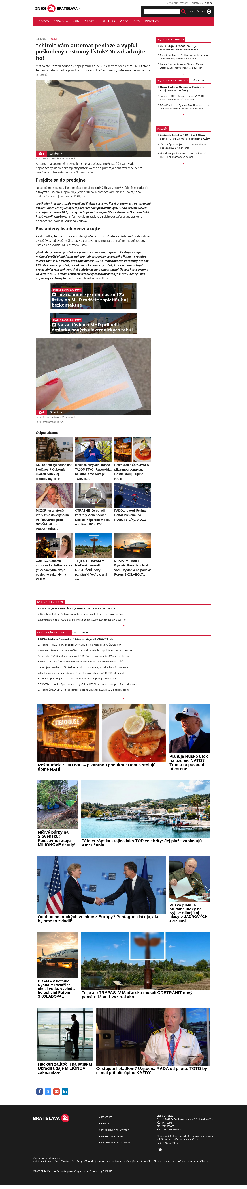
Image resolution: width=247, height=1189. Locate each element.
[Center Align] (183, 11)
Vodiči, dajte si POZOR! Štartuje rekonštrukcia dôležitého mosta (179, 47)
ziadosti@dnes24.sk (167, 1143)
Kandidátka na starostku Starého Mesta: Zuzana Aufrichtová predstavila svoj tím (181, 66)
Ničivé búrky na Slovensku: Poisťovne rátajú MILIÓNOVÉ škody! (182, 88)
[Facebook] (40, 1091)
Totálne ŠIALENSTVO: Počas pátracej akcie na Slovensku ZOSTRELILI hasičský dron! (84, 689)
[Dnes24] (67, 8)
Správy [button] (60, 21)
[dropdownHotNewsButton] (183, 163)
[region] (80, 8)
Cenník (105, 1123)
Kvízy (136, 21)
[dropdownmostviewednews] (183, 74)
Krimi (76, 21)
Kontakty (152, 21)
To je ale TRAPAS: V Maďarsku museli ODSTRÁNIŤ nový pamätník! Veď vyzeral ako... (84, 656)
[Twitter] (48, 1091)
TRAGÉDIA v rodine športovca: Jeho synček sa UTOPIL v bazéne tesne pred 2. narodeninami (88, 684)
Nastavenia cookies (113, 1136)
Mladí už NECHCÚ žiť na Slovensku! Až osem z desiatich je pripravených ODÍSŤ (81, 661)
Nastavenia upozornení (116, 1142)
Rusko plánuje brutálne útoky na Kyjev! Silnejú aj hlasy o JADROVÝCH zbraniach (82, 673)
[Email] (56, 1091)
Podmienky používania (115, 1130)
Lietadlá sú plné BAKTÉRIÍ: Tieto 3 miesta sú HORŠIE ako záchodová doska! (183, 155)
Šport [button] (90, 21)
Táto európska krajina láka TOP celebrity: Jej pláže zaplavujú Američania (183, 146)
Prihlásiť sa (197, 11)
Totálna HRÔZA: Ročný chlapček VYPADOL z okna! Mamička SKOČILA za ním (183, 97)
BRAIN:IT (107, 1171)
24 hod (201, 80)
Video (124, 21)
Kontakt (106, 1117)
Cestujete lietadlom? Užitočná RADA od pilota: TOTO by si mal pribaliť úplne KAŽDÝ (185, 136)
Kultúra (108, 21)
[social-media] (159, 1150)
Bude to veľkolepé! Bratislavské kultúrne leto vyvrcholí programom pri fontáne (184, 56)
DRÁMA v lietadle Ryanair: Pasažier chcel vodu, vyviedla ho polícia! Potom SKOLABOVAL (185, 107)
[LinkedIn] (65, 1091)
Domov (43, 21)
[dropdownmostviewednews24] (183, 115)
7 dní (192, 80)
